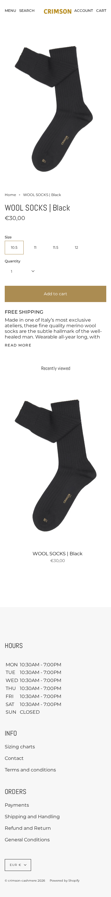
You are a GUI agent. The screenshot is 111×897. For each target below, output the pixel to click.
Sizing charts (20, 747)
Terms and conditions (30, 770)
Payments (17, 805)
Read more (18, 345)
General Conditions (27, 840)
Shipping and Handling (32, 816)
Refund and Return (28, 828)
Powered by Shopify (64, 880)
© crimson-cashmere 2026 (25, 880)
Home (10, 194)
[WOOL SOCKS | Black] (57, 467)
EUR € (15, 865)
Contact (14, 758)
